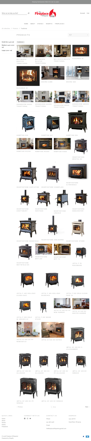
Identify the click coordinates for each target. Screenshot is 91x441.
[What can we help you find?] (14, 13)
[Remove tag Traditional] (21, 42)
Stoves (40, 23)
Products (15, 28)
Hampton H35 (72, 135)
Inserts (49, 23)
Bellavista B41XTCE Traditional (40, 61)
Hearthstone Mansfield (28, 241)
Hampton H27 (47, 135)
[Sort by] (78, 35)
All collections (6, 28)
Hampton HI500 (60, 151)
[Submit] (28, 13)
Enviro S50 (71, 82)
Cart (88, 13)
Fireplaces (59, 23)
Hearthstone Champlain (52, 187)
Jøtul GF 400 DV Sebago (52, 401)
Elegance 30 (78, 58)
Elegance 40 (22, 88)
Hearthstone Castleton (28, 187)
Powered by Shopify (8, 438)
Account (82, 13)
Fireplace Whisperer (12, 436)
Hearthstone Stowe (75, 241)
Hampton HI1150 (24, 151)
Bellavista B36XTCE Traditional (22, 61)
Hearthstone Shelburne (52, 240)
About (32, 23)
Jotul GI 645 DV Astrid (51, 340)
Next (86, 407)
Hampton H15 (22, 135)
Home (26, 23)
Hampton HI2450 (42, 151)
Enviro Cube (47, 82)
